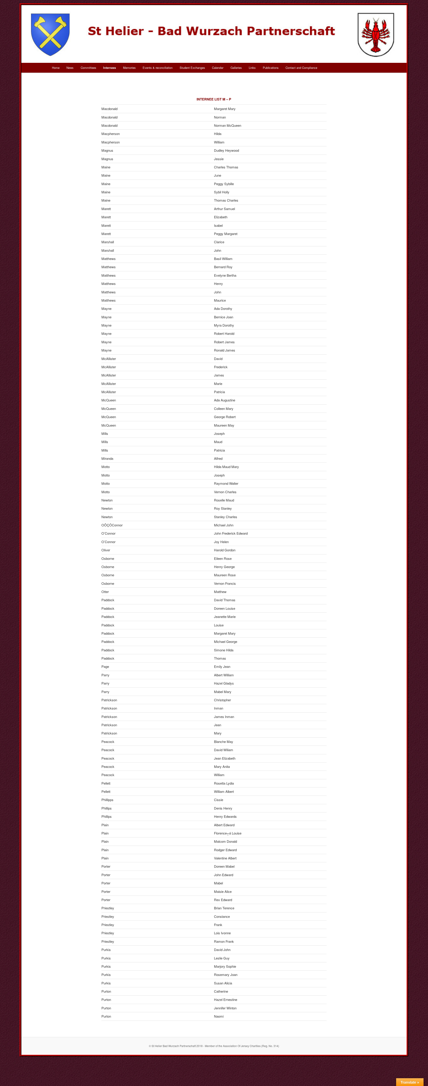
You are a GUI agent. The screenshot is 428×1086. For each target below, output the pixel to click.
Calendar (217, 67)
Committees (88, 67)
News (70, 67)
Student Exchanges (192, 67)
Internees (109, 67)
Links (252, 67)
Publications (271, 67)
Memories (129, 67)
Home (56, 67)
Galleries (236, 67)
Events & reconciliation (158, 67)
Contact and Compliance (301, 67)
